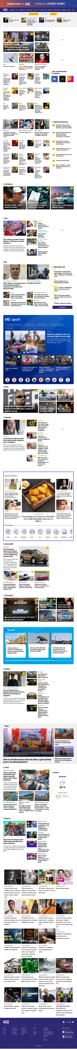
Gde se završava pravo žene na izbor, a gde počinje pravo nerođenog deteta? (27, 760)
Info (4, 64)
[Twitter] (62, 79)
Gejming (6, 614)
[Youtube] (73, 1022)
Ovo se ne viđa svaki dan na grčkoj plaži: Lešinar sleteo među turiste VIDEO (38, 649)
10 (16, 154)
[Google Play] (68, 1032)
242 (53, 141)
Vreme (56, 772)
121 (53, 155)
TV (33, 1030)
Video (34, 1028)
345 (53, 125)
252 (53, 132)
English (35, 1032)
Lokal (22, 1034)
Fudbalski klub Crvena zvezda (14, 325)
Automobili (55, 200)
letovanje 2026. (44, 14)
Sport (4, 1030)
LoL (4, 837)
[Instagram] (70, 79)
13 (32, 74)
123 (53, 149)
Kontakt (45, 1040)
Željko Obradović (42, 325)
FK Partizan (53, 14)
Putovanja (15, 1030)
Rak (32, 537)
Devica (48, 537)
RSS (44, 1038)
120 (53, 160)
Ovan (8, 537)
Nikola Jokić (10, 328)
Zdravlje (58, 738)
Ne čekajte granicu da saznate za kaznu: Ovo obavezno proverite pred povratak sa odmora (59, 650)
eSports (23, 1028)
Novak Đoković (30, 325)
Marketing (46, 1028)
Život (6, 755)
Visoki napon (22, 582)
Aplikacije (45, 1036)
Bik (16, 537)
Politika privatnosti (48, 1034)
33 (48, 571)
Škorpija (64, 537)
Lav (40, 537)
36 (16, 103)
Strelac (72, 537)
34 (24, 188)
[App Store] (68, 1036)
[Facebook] (54, 79)
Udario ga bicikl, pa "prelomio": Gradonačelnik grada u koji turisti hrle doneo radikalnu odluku (15, 650)
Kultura (5, 140)
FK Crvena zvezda (33, 14)
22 (8, 292)
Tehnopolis (31, 200)
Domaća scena (42, 821)
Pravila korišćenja (48, 1032)
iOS (59, 613)
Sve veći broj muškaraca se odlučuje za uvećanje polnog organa (63, 742)
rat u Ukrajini (23, 14)
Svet (10, 18)
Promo (60, 392)
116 (53, 165)
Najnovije (12, 9)
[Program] (38, 4)
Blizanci (24, 537)
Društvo (40, 221)
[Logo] (5, 10)
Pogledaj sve (62, 307)
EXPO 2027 (6, 130)
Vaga (56, 537)
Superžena (15, 1034)
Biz (5, 39)
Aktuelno (13, 300)
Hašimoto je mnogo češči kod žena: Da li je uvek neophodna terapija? (63, 760)
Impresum (45, 1030)
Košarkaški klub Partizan (57, 325)
